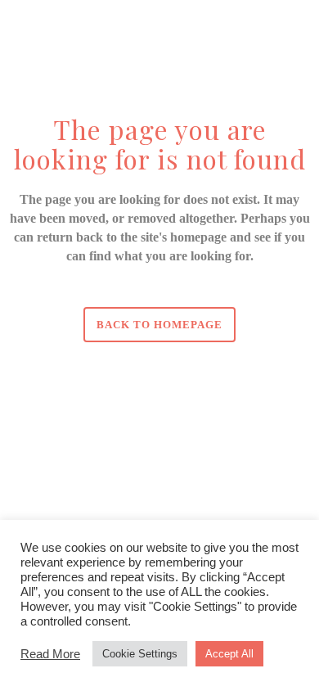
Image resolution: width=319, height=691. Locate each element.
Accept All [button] (229, 654)
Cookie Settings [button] (139, 654)
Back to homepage (159, 324)
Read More (50, 654)
